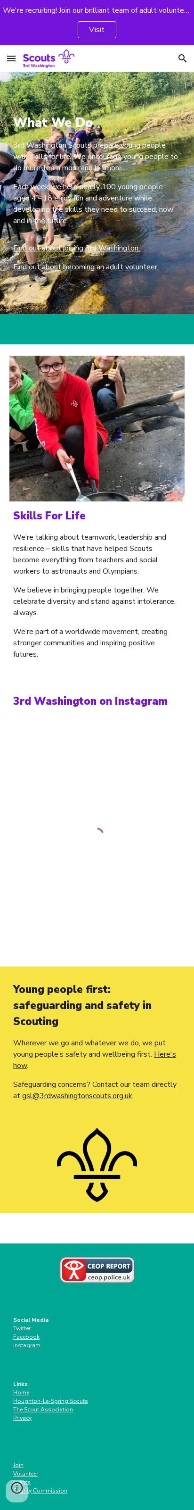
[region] (97, 22)
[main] (97, 192)
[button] (11, 58)
